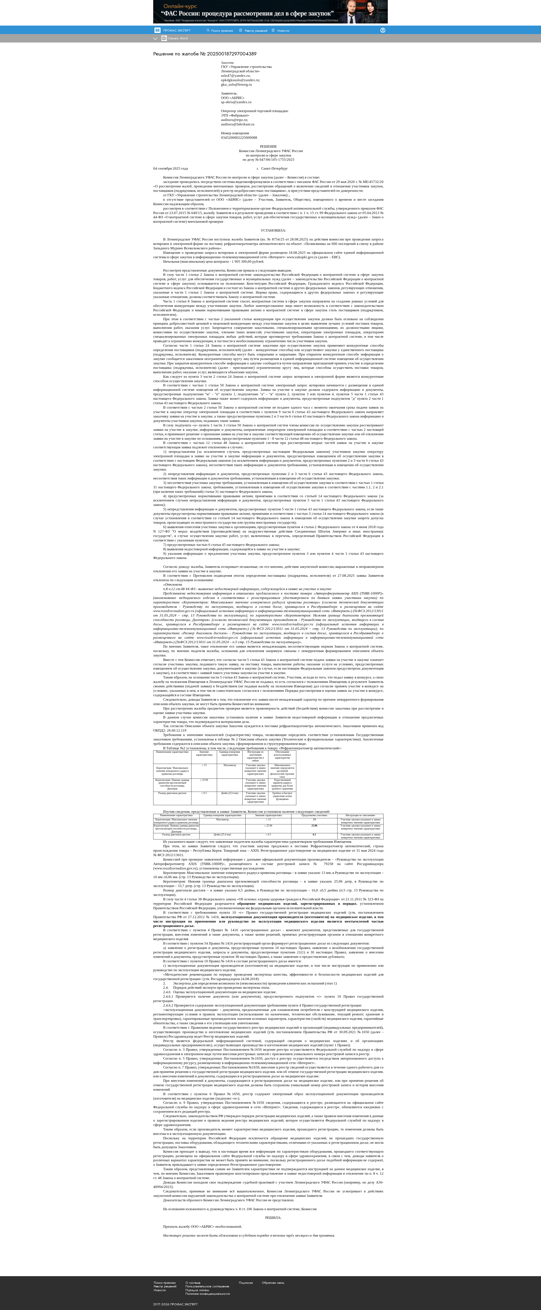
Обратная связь (273, 1282)
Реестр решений (256, 30)
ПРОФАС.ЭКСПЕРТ (177, 30)
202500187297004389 (232, 53)
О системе (193, 1282)
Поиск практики (222, 30)
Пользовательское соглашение (207, 1286)
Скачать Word (178, 38)
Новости (283, 30)
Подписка (246, 1282)
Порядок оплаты (197, 1290)
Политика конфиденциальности (208, 1293)
